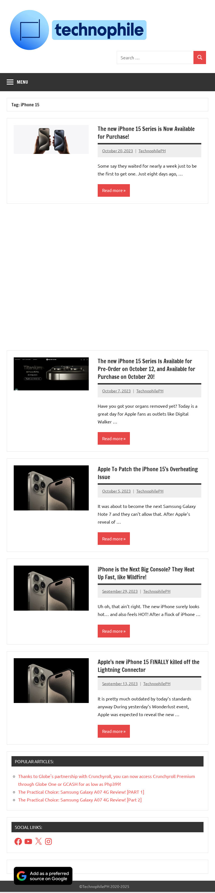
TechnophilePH (152, 150)
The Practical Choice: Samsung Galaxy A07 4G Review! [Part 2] (80, 799)
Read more (112, 190)
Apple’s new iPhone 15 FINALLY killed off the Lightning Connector (148, 666)
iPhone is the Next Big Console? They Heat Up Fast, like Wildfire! (146, 573)
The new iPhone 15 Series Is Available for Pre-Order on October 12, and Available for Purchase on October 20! (146, 369)
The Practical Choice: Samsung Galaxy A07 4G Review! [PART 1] (81, 791)
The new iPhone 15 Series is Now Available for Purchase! (146, 133)
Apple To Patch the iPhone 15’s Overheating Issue (148, 473)
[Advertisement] (107, 280)
